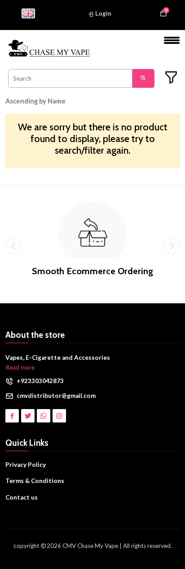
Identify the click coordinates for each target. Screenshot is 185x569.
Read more (20, 367)
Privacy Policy (25, 464)
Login (102, 13)
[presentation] (13, 246)
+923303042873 (40, 380)
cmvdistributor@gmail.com (56, 395)
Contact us (21, 497)
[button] (42, 101)
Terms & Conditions (34, 480)
